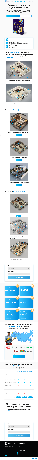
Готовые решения (22, 443)
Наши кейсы (21, 444)
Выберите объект (12, 265)
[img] (6, 455)
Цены (20, 446)
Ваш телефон (11, 271)
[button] (12, 16)
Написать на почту (19, 1)
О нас (20, 448)
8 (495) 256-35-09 (29, 1)
